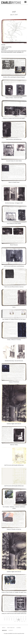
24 (7, 619)
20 (21, 618)
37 (24, 621)
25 (9, 619)
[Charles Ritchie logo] (11, 3)
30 (21, 619)
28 (16, 619)
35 (19, 621)
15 (9, 618)
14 (7, 618)
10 (21, 616)
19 (18, 618)
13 (4, 618)
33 (15, 621)
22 (25, 618)
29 (18, 619)
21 (23, 618)
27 (14, 619)
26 (11, 619)
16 (11, 618)
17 (14, 618)
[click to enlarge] (14, 31)
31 (23, 619)
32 (25, 619)
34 (17, 621)
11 (23, 616)
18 (16, 618)
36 (22, 621)
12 (25, 616)
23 (4, 619)
